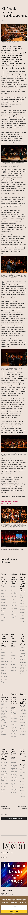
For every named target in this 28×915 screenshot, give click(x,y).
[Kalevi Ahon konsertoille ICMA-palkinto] (4, 689)
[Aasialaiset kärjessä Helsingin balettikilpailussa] (14, 569)
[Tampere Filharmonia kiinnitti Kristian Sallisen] (4, 569)
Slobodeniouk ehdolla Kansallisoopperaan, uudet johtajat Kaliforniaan (23, 581)
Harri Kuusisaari (9, 20)
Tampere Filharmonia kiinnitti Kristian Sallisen (4, 578)
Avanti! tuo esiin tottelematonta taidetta (4, 753)
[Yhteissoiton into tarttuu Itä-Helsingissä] (4, 629)
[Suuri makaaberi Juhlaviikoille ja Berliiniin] (23, 689)
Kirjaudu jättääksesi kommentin (14, 818)
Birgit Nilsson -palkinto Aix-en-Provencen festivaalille (23, 756)
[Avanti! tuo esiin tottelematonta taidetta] (4, 744)
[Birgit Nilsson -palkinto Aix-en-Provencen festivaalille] (23, 744)
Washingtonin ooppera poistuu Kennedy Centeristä (14, 699)
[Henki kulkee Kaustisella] (14, 744)
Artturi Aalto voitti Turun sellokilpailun (14, 639)
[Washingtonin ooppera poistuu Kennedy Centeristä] (14, 689)
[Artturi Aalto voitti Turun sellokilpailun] (14, 629)
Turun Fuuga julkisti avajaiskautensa (23, 638)
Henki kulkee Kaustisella (14, 752)
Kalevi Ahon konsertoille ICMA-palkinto (4, 697)
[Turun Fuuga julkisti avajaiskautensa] (23, 629)
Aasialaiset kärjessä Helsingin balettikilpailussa (14, 578)
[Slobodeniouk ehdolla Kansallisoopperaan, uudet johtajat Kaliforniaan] (23, 569)
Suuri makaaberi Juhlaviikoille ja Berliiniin (23, 698)
